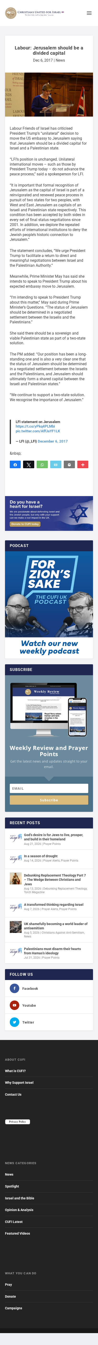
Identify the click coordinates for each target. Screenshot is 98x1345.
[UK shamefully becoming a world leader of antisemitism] (16, 927)
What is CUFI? (15, 1071)
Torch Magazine (34, 892)
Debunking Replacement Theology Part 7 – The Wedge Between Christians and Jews (55, 879)
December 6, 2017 (53, 441)
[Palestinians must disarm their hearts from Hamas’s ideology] (16, 952)
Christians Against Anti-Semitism (63, 932)
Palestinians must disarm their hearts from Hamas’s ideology (52, 951)
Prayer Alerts (51, 860)
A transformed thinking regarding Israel (53, 905)
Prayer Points (52, 844)
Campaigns (13, 1308)
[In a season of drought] (16, 859)
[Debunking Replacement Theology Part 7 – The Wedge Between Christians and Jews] (16, 878)
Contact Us (13, 1094)
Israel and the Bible (19, 1198)
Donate (10, 1296)
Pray (8, 1284)
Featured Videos (17, 1233)
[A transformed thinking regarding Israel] (16, 908)
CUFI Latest (14, 1222)
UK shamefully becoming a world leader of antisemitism (56, 926)
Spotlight (12, 1186)
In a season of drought (41, 856)
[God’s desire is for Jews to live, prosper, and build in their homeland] (16, 838)
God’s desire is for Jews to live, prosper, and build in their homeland (53, 837)
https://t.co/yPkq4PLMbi (35, 426)
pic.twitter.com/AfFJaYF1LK (38, 431)
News (60, 60)
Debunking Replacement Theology (65, 888)
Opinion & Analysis (19, 1210)
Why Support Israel (19, 1082)
